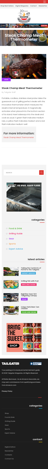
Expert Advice (16, 248)
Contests (8, 455)
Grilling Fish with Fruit (30, 281)
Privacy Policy (7, 391)
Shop (7, 413)
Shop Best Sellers (7, 6)
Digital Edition (10, 447)
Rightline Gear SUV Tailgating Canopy (29, 295)
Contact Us (9, 459)
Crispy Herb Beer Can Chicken (30, 308)
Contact (33, 6)
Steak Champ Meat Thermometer (22, 88)
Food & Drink (15, 228)
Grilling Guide (15, 233)
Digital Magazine (21, 6)
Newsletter (43, 6)
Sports (12, 243)
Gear (11, 238)
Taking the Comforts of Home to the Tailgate (31, 269)
